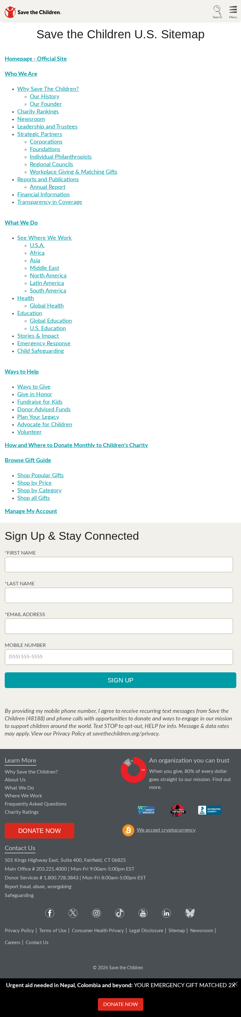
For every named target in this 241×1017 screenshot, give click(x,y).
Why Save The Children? (48, 89)
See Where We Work (44, 238)
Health (25, 298)
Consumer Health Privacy (98, 930)
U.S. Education (48, 328)
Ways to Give (34, 387)
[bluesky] (189, 913)
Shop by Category (39, 491)
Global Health (47, 306)
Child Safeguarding (40, 351)
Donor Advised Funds (44, 410)
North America (48, 276)
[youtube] (142, 913)
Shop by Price (34, 483)
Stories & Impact (38, 336)
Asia (35, 261)
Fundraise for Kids (39, 402)
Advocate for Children (44, 425)
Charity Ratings (22, 812)
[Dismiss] (235, 984)
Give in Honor (34, 394)
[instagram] (96, 913)
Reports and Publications (48, 180)
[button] (217, 11)
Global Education (51, 321)
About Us (15, 779)
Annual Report (47, 187)
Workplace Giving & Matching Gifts (73, 172)
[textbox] (119, 564)
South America (48, 291)
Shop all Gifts (33, 498)
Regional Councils (51, 164)
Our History (44, 97)
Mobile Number (25, 645)
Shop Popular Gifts (40, 475)
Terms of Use (53, 930)
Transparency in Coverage (49, 202)
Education (29, 313)
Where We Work (23, 795)
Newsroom (31, 119)
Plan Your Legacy (38, 417)
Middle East (44, 268)
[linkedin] (166, 913)
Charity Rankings (38, 112)
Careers (12, 942)
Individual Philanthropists (61, 157)
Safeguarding (19, 895)
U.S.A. (37, 246)
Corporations (46, 142)
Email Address (26, 614)
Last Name (21, 583)
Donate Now (39, 830)
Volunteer (29, 432)
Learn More (20, 760)
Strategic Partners (39, 134)
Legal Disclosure (146, 930)
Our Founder (46, 104)
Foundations (45, 149)
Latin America (47, 283)
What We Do (19, 787)
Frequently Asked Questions (36, 803)
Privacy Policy (19, 930)
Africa (37, 253)
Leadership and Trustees (47, 127)
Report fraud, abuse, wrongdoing (38, 886)
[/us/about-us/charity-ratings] (146, 810)
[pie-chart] (133, 774)
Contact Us (20, 848)
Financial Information (43, 195)
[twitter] (73, 913)
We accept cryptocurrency (166, 830)
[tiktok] (119, 913)
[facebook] (49, 913)
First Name (21, 552)
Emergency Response (44, 344)
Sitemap (177, 930)
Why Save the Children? (31, 771)
